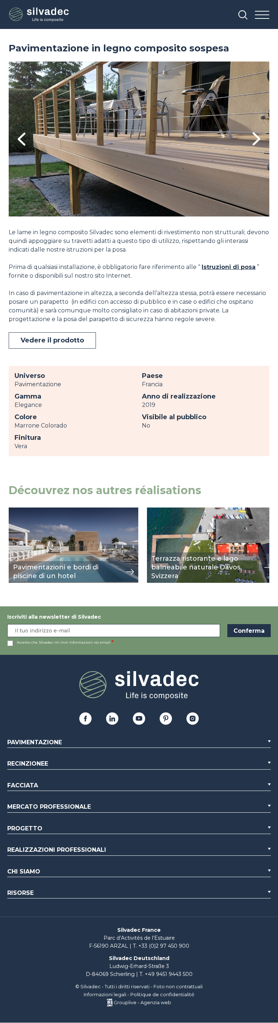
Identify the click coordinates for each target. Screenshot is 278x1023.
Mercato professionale (49, 806)
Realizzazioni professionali (56, 849)
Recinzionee (27, 763)
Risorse (20, 892)
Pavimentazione (34, 742)
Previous (21, 139)
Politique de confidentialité (162, 994)
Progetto (24, 828)
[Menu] (262, 15)
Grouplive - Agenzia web (142, 1002)
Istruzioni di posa (229, 267)
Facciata (22, 785)
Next (256, 138)
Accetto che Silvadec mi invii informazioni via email (63, 642)
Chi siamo (23, 871)
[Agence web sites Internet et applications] (109, 1002)
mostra (19, 511)
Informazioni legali (105, 994)
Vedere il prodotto (52, 340)
